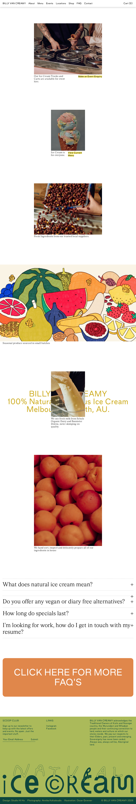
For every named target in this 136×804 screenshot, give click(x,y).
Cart (127, 3)
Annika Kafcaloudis (52, 800)
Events (49, 3)
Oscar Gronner (84, 800)
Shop (71, 3)
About (31, 3)
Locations (61, 3)
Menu (40, 3)
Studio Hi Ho (18, 800)
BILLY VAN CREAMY (14, 3)
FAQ (79, 3)
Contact (88, 3)
